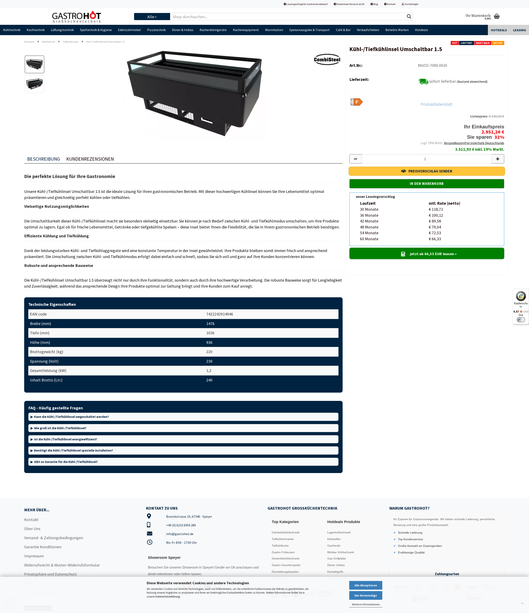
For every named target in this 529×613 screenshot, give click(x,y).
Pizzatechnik (156, 30)
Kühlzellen (334, 539)
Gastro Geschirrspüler (286, 565)
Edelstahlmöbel (129, 30)
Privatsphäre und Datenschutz (50, 574)
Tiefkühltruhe (280, 545)
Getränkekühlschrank (286, 532)
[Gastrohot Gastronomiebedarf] (89, 16)
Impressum (34, 555)
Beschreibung (43, 159)
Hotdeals (421, 30)
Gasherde (333, 545)
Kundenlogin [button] (411, 4)
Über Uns (32, 528)
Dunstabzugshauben (285, 571)
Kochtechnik (36, 30)
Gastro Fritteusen (283, 552)
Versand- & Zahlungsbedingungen (53, 537)
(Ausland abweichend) (472, 81)
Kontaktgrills (335, 571)
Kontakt (391, 4)
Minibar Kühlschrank (340, 552)
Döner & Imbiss (182, 30)
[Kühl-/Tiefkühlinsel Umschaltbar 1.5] (195, 93)
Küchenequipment (246, 30)
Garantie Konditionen (42, 546)
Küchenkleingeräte (213, 30)
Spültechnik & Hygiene (96, 30)
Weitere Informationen (366, 604)
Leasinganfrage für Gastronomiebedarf (307, 4)
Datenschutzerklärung (167, 596)
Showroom (190, 567)
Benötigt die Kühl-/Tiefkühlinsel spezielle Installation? (73, 450)
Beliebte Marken (397, 30)
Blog (375, 4)
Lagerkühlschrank (339, 532)
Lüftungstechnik (62, 30)
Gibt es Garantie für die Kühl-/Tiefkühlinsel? (66, 462)
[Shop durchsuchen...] (409, 16)
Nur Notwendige (366, 595)
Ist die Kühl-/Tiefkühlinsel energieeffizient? (65, 439)
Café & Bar (343, 30)
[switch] (521, 319)
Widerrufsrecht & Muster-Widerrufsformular (62, 565)
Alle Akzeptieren (366, 585)
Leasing (519, 30)
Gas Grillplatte (336, 558)
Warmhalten (274, 30)
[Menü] (522, 604)
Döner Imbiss (336, 565)
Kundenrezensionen (90, 159)
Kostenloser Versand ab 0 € (350, 4)
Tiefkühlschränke (283, 539)
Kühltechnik (11, 30)
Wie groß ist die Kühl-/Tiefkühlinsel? (60, 428)
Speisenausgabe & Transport (309, 30)
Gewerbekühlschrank (285, 558)
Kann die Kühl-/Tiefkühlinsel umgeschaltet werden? (71, 417)
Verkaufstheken (368, 30)
